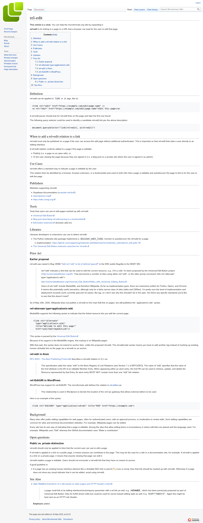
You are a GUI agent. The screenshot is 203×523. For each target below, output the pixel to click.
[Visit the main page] (13, 12)
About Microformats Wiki (52, 519)
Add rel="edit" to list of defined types (79, 264)
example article (66, 192)
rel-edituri (114, 385)
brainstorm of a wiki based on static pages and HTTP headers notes (78, 484)
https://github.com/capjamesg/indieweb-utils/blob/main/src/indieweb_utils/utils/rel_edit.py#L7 (95, 243)
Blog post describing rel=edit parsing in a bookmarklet (58, 219)
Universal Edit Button (43, 215)
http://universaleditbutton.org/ (56, 274)
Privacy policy (34, 519)
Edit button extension (43, 223)
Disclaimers (68, 519)
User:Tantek (38, 484)
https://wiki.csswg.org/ (43, 199)
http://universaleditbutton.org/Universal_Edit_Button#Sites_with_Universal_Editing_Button (83, 281)
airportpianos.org (41, 196)
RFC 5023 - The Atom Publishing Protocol (49, 359)
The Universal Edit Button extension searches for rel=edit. (60, 246)
